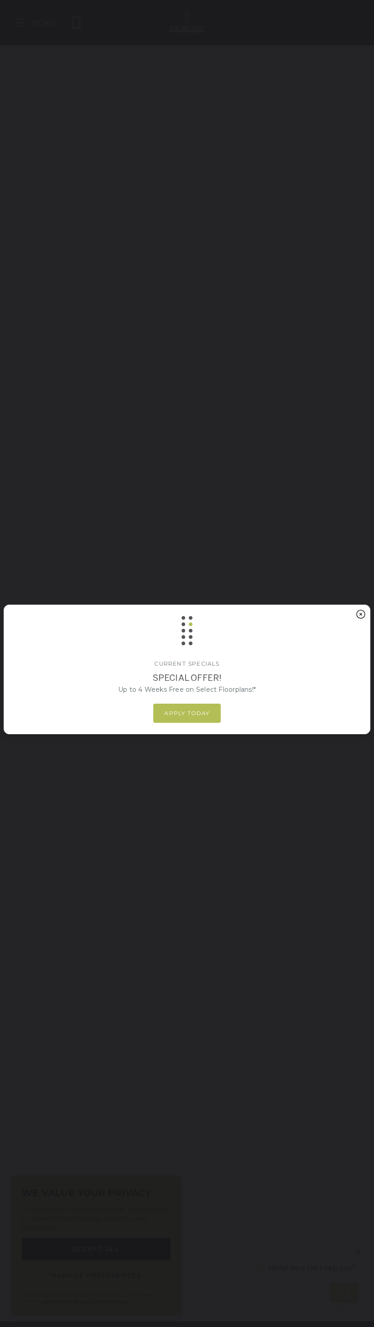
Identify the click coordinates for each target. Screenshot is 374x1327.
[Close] (360, 614)
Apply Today (186, 713)
